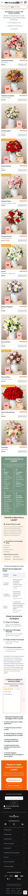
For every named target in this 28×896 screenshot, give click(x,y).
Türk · (12, 893)
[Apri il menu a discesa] (23, 830)
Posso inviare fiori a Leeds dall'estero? (13, 722)
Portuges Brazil (18, 893)
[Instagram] (14, 824)
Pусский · (8, 893)
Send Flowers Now (14, 780)
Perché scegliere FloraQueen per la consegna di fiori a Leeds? (13, 754)
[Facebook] (5, 824)
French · (13, 888)
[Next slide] (23, 700)
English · (19, 891)
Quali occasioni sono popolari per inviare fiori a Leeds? (12, 747)
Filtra (25, 892)
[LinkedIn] (22, 824)
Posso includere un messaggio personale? (11, 740)
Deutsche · (19, 888)
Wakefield (18, 483)
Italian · (8, 891)
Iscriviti (14, 802)
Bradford (6, 488)
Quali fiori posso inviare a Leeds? (13, 728)
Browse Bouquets (14, 785)
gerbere (8, 626)
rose (16, 624)
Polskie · (13, 891)
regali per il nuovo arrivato (10, 671)
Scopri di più (22, 64)
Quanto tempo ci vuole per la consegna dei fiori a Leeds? (13, 734)
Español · (8, 888)
